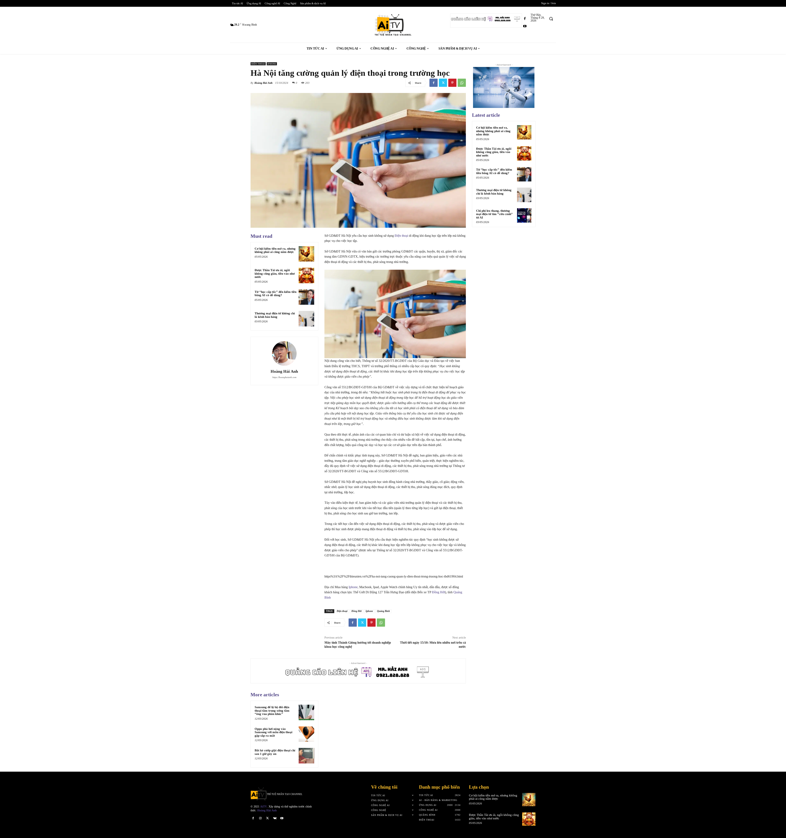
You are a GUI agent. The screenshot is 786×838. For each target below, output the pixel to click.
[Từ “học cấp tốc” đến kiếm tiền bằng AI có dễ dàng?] (306, 297)
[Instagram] (260, 818)
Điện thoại (258, 64)
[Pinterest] (452, 83)
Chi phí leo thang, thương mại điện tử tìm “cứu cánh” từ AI (494, 214)
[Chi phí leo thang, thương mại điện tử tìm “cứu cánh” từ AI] (524, 215)
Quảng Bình (383, 611)
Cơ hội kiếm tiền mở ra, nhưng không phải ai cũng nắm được (275, 250)
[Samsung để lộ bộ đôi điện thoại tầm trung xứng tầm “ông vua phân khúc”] (306, 712)
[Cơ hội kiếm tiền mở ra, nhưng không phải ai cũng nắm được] (306, 254)
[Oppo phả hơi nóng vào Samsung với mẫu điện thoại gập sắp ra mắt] (306, 734)
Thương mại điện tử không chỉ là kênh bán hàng (275, 315)
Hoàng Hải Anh (263, 82)
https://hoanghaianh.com (284, 377)
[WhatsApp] (462, 83)
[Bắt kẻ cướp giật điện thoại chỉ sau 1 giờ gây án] (306, 755)
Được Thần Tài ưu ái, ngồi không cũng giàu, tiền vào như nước (275, 273)
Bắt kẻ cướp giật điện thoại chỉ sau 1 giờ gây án (275, 752)
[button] (551, 19)
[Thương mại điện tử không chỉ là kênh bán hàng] (306, 318)
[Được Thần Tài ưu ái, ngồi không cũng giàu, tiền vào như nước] (306, 275)
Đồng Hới (438, 592)
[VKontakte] (274, 818)
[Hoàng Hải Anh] (284, 353)
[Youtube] (524, 26)
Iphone (272, 64)
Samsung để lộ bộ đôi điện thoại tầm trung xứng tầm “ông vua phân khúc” (272, 711)
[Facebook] (524, 19)
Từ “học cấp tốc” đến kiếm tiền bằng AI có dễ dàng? (275, 293)
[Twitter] (443, 83)
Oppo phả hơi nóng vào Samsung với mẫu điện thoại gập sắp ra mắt (273, 732)
